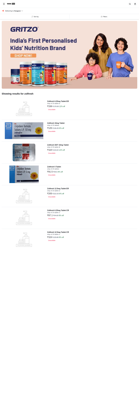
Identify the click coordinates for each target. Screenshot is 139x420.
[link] (11, 4)
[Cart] (134, 4)
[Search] (129, 4)
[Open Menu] (4, 4)
